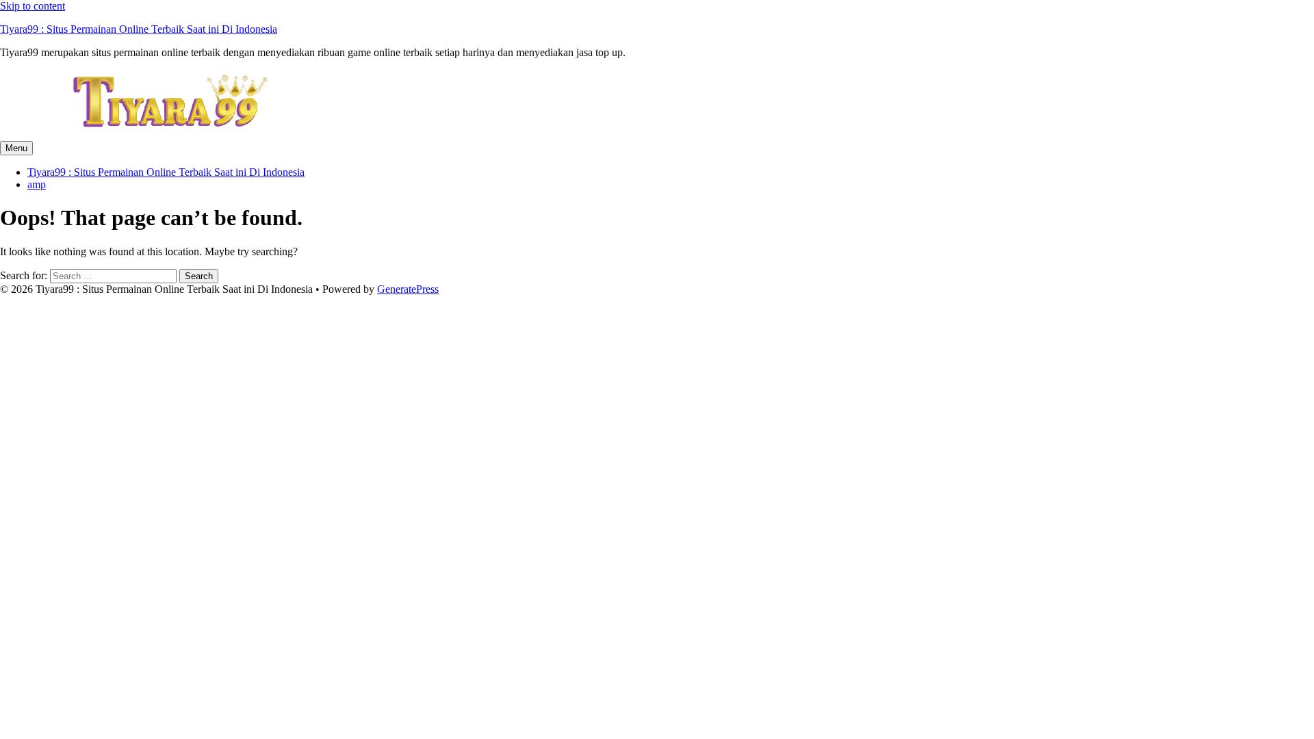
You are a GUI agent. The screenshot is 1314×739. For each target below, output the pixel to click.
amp (36, 184)
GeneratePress (408, 289)
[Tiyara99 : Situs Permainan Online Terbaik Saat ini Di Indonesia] (171, 134)
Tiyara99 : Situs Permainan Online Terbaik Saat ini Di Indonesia (138, 29)
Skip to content (32, 6)
